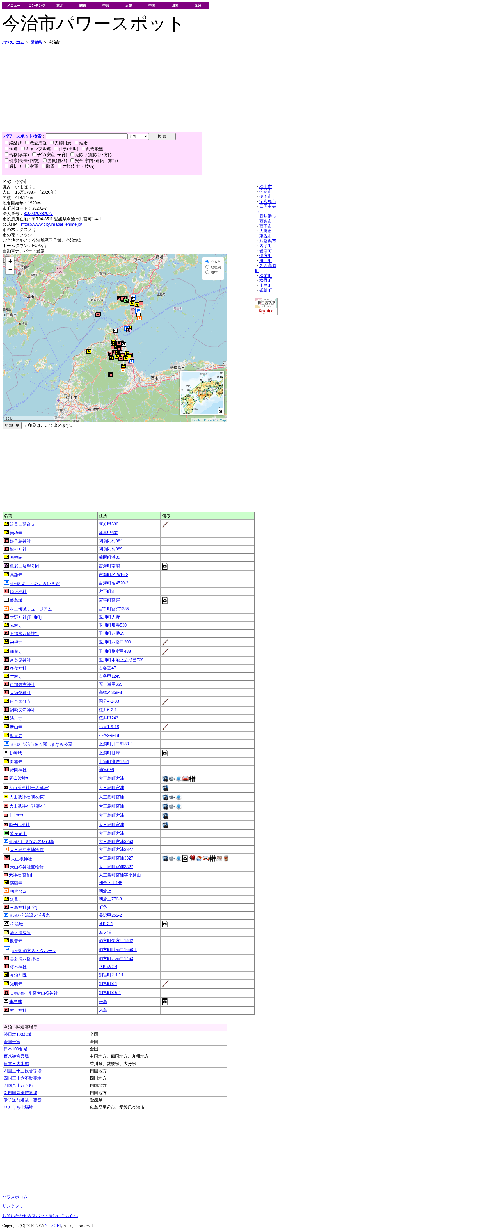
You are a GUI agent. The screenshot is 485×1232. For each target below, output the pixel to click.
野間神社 (18, 770)
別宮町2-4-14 (111, 975)
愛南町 (265, 251)
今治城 (16, 924)
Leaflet (197, 420)
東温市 (265, 236)
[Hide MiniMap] (220, 411)
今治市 (265, 191)
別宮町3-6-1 (110, 992)
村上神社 (18, 1010)
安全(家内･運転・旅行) (96, 160)
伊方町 (265, 255)
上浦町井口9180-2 (115, 744)
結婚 (83, 143)
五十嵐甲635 (110, 684)
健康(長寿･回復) (24, 160)
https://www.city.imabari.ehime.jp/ (51, 224)
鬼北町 (265, 261)
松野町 (265, 280)
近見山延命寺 (22, 524)
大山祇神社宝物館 (27, 867)
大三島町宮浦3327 (116, 849)
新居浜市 (267, 216)
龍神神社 (18, 549)
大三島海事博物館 (27, 849)
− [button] (10, 269)
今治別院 (18, 975)
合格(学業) (19, 154)
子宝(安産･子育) (52, 154)
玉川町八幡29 (111, 633)
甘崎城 (15, 753)
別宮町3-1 (108, 983)
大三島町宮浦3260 (116, 841)
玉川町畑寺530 (113, 625)
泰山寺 (16, 727)
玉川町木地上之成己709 (121, 660)
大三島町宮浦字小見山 (120, 875)
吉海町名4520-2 (113, 583)
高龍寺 (16, 575)
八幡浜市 (267, 241)
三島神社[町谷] (23, 907)
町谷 (103, 907)
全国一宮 (12, 1041)
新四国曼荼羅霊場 (20, 1093)
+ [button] (10, 261)
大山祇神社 (21, 859)
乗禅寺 (16, 533)
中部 (105, 5)
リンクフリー (15, 1206)
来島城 (15, 1001)
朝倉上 (105, 891)
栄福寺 (16, 642)
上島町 (265, 285)
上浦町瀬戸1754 (114, 761)
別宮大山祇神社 (34, 993)
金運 (13, 149)
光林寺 (16, 625)
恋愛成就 (38, 143)
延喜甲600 (108, 533)
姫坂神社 (18, 591)
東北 (59, 5)
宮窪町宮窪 (109, 600)
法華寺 (16, 718)
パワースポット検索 (23, 136)
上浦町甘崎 (109, 753)
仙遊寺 (16, 651)
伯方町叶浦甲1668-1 (118, 949)
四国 (174, 5)
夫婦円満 (62, 143)
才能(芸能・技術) (78, 166)
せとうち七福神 (18, 1107)
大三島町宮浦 (111, 778)
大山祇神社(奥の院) (27, 797)
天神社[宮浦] (20, 875)
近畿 (128, 5)
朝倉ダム (18, 891)
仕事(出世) (68, 149)
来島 (103, 1001)
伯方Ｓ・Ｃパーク (34, 950)
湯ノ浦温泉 (20, 933)
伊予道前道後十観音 (23, 1100)
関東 (82, 5)
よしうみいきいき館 (35, 583)
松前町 (265, 275)
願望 (50, 166)
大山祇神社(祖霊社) (27, 806)
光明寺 (16, 984)
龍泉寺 (16, 735)
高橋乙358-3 (110, 692)
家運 (34, 166)
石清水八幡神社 (24, 633)
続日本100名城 (17, 1034)
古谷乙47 (107, 668)
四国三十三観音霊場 (23, 1071)
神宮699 (106, 769)
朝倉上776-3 (110, 899)
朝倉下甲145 (110, 883)
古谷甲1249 (109, 676)
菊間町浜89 (109, 557)
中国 (151, 5)
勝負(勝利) (57, 160)
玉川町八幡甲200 (115, 642)
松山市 (265, 186)
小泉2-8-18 (109, 735)
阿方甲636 (108, 524)
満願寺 (16, 883)
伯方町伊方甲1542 (116, 940)
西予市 (265, 226)
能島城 (16, 600)
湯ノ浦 (105, 932)
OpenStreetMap (215, 420)
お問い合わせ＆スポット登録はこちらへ (40, 1215)
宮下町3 (106, 591)
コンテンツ (36, 5)
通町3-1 (106, 924)
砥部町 (265, 290)
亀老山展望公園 (24, 566)
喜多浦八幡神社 (24, 959)
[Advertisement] (170, 88)
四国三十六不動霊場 (23, 1078)
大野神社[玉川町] (26, 617)
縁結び (15, 143)
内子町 (265, 246)
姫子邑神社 (19, 824)
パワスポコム (15, 1197)
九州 (198, 5)
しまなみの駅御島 (31, 841)
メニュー (13, 5)
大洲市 (265, 231)
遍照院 (16, 557)
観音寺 (16, 941)
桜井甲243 (108, 718)
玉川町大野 (109, 617)
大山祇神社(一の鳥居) (29, 787)
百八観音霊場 (16, 1056)
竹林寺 (16, 676)
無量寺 (16, 899)
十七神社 (17, 815)
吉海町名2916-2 (113, 574)
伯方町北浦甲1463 (116, 958)
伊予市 (265, 196)
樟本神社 (18, 967)
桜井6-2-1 (108, 710)
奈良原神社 (20, 660)
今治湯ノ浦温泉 (29, 915)
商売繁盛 (94, 149)
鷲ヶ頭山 (18, 833)
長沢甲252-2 (110, 915)
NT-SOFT (53, 1225)
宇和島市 (267, 201)
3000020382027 (38, 213)
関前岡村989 (110, 549)
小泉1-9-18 (109, 726)
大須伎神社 (20, 693)
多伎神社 (18, 668)
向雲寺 (16, 762)
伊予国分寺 (20, 701)
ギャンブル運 (38, 149)
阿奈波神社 (19, 778)
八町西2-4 (108, 966)
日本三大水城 (16, 1063)
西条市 (265, 221)
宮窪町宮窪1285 (114, 609)
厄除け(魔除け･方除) (94, 154)
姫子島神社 (20, 541)
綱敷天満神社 (22, 710)
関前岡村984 (110, 541)
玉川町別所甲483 (115, 651)
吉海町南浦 (109, 566)
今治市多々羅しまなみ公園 (41, 744)
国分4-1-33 (109, 701)
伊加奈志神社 (22, 684)
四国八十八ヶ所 (18, 1085)
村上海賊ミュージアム (31, 609)
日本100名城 (15, 1049)
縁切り (15, 166)
